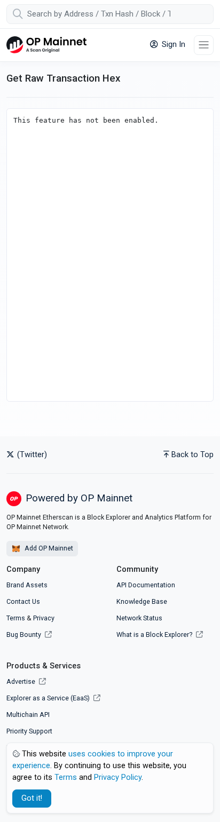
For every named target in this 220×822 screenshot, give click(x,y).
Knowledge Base (141, 601)
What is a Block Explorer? (155, 635)
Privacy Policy (118, 777)
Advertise (21, 681)
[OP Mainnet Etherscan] (46, 45)
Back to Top (192, 454)
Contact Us (23, 601)
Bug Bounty (23, 635)
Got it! (31, 798)
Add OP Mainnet (48, 548)
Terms (15, 618)
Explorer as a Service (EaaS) (48, 698)
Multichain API (28, 715)
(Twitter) (31, 454)
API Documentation (145, 585)
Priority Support (29, 731)
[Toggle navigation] (204, 45)
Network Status (139, 618)
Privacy (43, 618)
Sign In (172, 44)
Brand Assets (27, 585)
